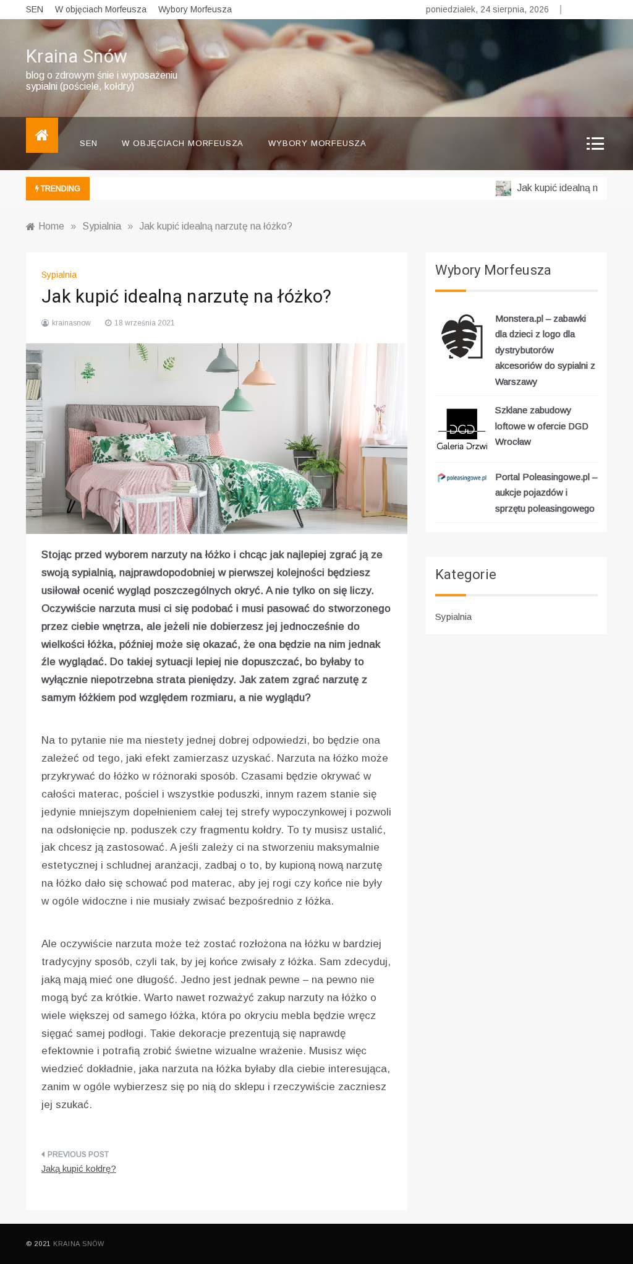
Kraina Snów (76, 57)
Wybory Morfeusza (195, 9)
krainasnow (71, 323)
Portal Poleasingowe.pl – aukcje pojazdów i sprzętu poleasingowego (546, 492)
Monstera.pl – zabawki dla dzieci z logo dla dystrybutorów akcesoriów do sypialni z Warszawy (545, 350)
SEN (34, 9)
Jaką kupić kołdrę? (78, 1168)
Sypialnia (59, 275)
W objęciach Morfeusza (101, 9)
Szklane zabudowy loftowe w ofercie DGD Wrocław (541, 426)
